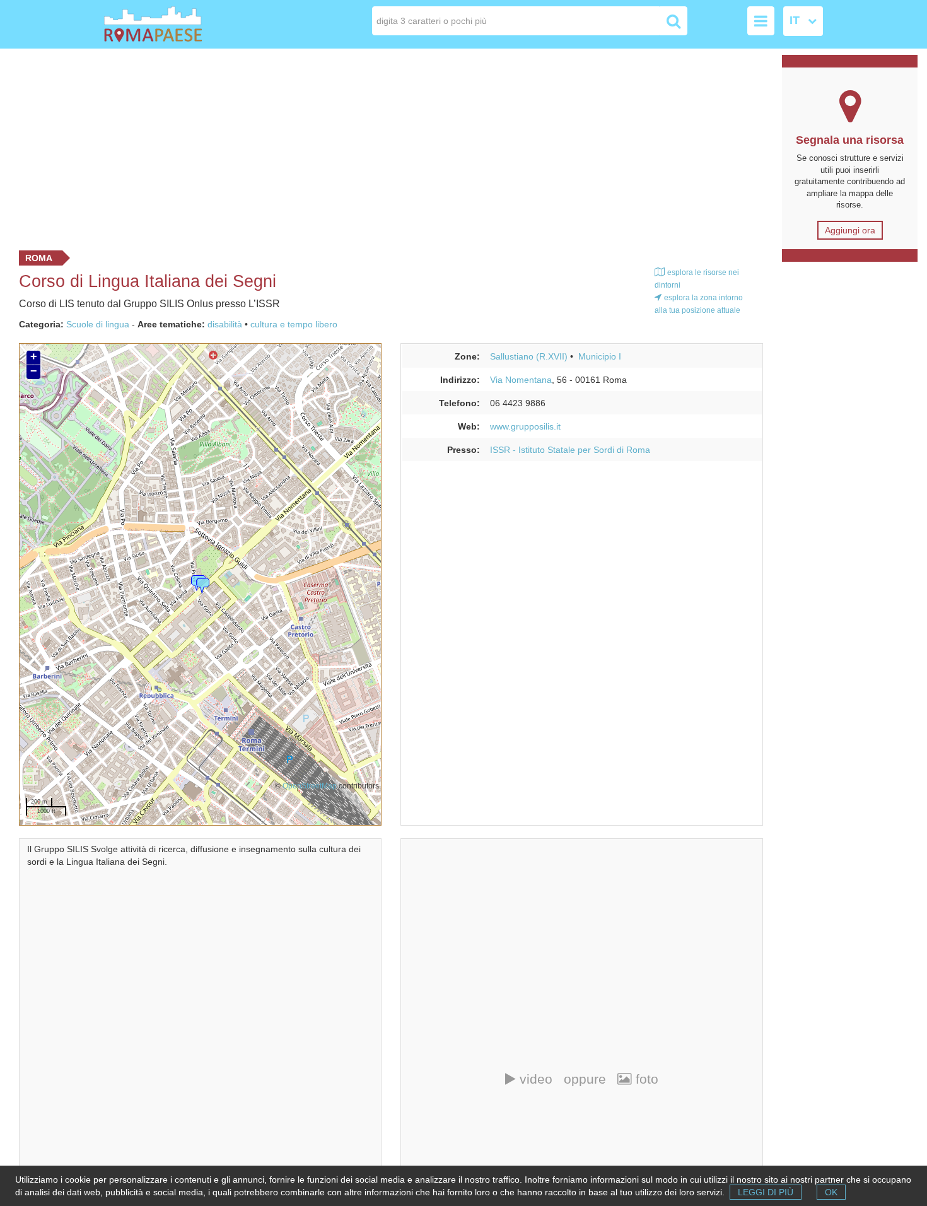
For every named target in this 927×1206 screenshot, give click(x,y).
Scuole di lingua (97, 324)
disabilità (224, 324)
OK (831, 1192)
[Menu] (760, 20)
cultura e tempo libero (293, 324)
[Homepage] (176, 24)
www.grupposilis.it (525, 426)
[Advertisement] (386, 146)
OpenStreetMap (310, 786)
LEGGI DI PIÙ (765, 1192)
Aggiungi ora (850, 230)
